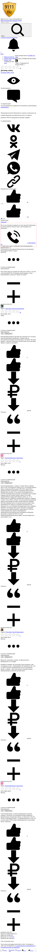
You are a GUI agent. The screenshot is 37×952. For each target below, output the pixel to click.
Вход (2, 54)
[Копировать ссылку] (18, 181)
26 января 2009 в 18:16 (7, 72)
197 (13, 937)
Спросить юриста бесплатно (9, 37)
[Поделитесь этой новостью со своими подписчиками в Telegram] (14, 161)
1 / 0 (2, 203)
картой (29, 410)
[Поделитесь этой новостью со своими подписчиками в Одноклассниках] (14, 147)
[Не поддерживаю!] (14, 370)
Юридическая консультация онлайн (11, 20)
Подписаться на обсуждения (25, 249)
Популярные (4, 250)
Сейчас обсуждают (9, 58)
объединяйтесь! (17, 19)
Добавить (19, 950)
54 (11, 935)
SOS (5, 63)
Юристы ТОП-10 (9, 57)
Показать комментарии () (9, 933)
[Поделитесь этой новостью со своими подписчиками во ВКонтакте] (14, 134)
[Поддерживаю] (14, 357)
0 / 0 (3, 218)
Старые (15, 250)
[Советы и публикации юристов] (9, 17)
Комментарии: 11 (6, 247)
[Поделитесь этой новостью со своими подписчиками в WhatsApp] (14, 174)
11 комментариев (6, 121)
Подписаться (4, 220)
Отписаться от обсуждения (9, 249)
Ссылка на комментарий (8, 267)
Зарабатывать (5, 107)
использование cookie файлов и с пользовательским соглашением (18, 946)
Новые (10, 250)
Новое (7, 60)
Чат (2, 333)
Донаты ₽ (3, 222)
